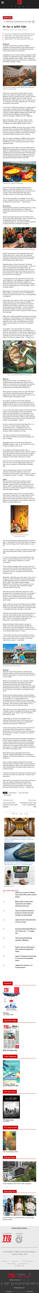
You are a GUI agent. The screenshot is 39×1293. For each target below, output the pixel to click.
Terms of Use (23, 1263)
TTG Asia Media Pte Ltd (19, 1291)
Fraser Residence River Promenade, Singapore (17, 1183)
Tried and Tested (9, 1157)
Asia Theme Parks (23, 792)
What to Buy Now (10, 1191)
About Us (4, 1261)
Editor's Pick (7, 18)
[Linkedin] (19, 6)
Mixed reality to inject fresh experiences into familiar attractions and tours (24, 904)
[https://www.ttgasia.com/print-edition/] (11, 999)
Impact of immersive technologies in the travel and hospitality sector (26, 958)
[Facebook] (12, 6)
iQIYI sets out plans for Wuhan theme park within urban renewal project (25, 894)
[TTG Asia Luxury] (11, 1107)
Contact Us (15, 1261)
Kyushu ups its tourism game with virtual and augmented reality (24, 949)
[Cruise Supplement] (11, 1071)
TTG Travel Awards (27, 1261)
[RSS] (27, 6)
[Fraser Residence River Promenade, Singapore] (19, 1171)
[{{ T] (19, 22)
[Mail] (23, 6)
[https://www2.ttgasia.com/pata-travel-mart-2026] (11, 1036)
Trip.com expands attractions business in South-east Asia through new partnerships (24, 913)
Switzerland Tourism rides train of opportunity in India (28, 805)
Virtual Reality (7, 795)
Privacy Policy (12, 1263)
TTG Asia (6, 29)
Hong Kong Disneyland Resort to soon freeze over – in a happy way (26, 931)
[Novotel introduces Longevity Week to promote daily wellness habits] (19, 1205)
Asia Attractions (13, 792)
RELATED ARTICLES (11, 890)
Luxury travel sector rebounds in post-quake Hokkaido (10, 805)
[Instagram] (15, 6)
